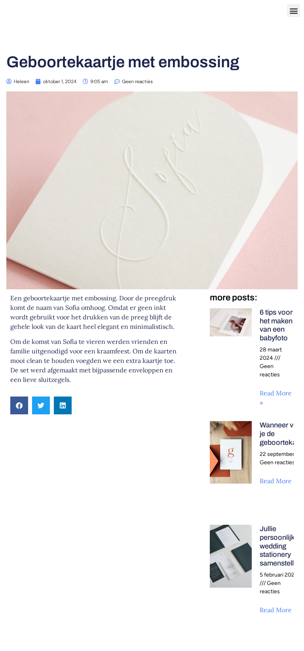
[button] (293, 10)
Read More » (278, 481)
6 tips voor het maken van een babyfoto (276, 325)
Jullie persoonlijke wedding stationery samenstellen (281, 546)
